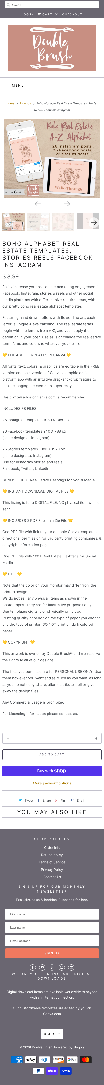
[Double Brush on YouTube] (42, 967)
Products (26, 103)
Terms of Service (52, 862)
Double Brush (42, 1047)
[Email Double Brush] (71, 967)
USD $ (50, 1034)
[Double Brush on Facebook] (33, 967)
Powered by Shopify (69, 1047)
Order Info (52, 847)
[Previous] (37, 203)
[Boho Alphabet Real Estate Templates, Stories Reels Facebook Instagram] (52, 158)
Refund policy (52, 855)
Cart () (50, 14)
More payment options (52, 783)
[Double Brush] (52, 49)
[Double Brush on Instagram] (62, 967)
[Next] (66, 203)
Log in (28, 14)
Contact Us (52, 877)
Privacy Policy (52, 869)
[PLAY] (52, 158)
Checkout (72, 14)
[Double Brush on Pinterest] (52, 967)
